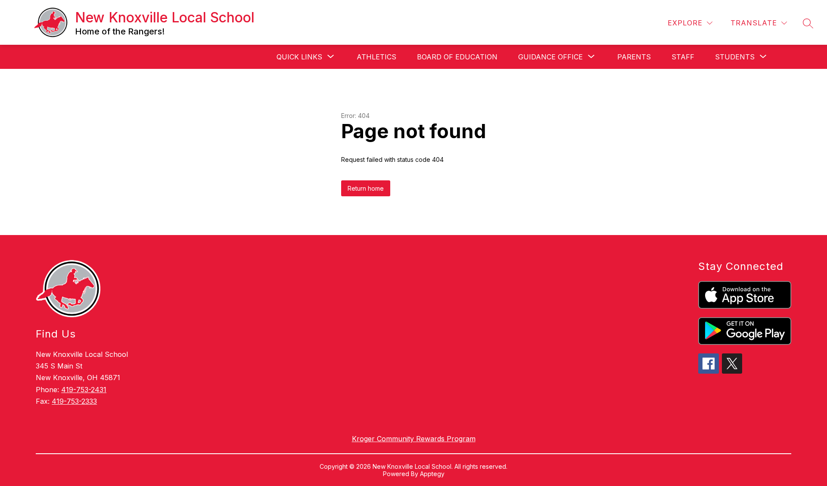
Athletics (376, 57)
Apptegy (432, 473)
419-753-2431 (83, 389)
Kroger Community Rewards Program (414, 438)
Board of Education (457, 57)
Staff (683, 57)
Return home (366, 188)
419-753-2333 (74, 401)
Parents (634, 57)
